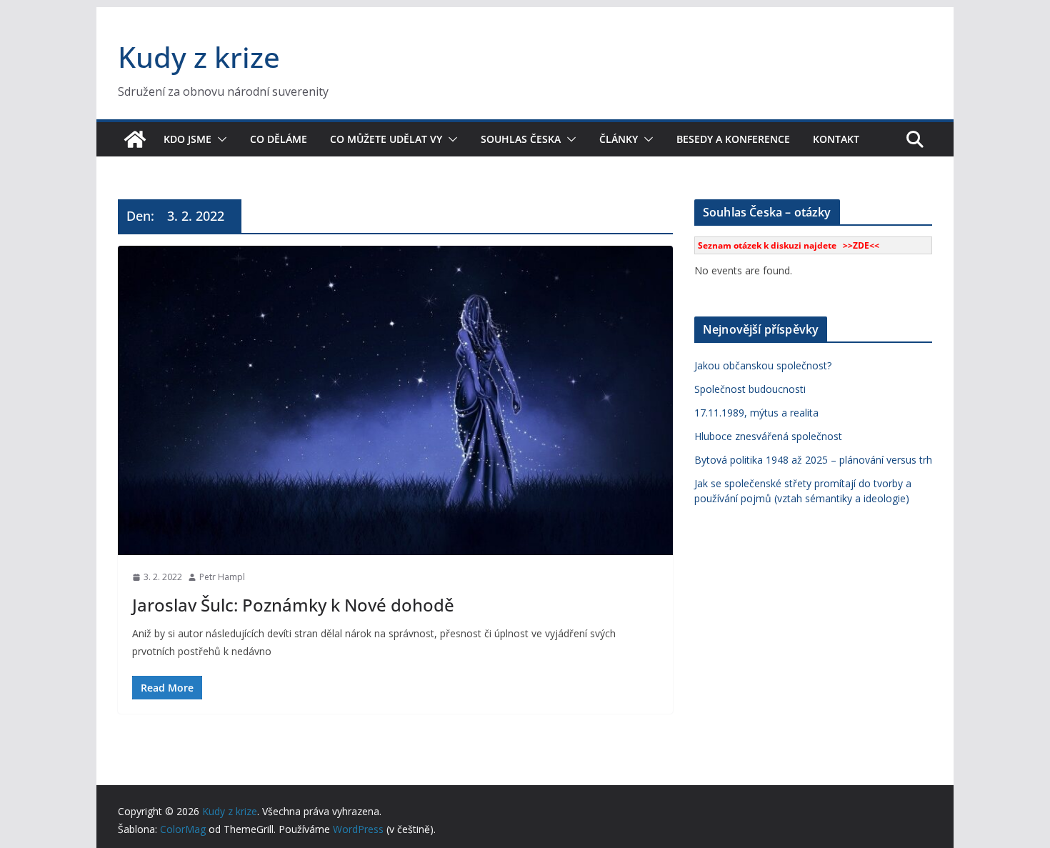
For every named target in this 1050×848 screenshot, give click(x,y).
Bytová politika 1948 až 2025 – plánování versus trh (813, 460)
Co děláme (278, 139)
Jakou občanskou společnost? (762, 365)
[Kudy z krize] (135, 139)
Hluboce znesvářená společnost (768, 436)
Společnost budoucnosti (750, 389)
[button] (219, 139)
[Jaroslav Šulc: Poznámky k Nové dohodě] (395, 400)
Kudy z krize (199, 56)
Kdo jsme (187, 139)
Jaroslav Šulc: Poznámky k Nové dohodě (293, 605)
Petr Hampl (222, 577)
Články (618, 139)
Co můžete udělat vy (386, 139)
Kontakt (836, 139)
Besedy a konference (733, 139)
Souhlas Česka (521, 139)
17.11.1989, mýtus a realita (756, 412)
